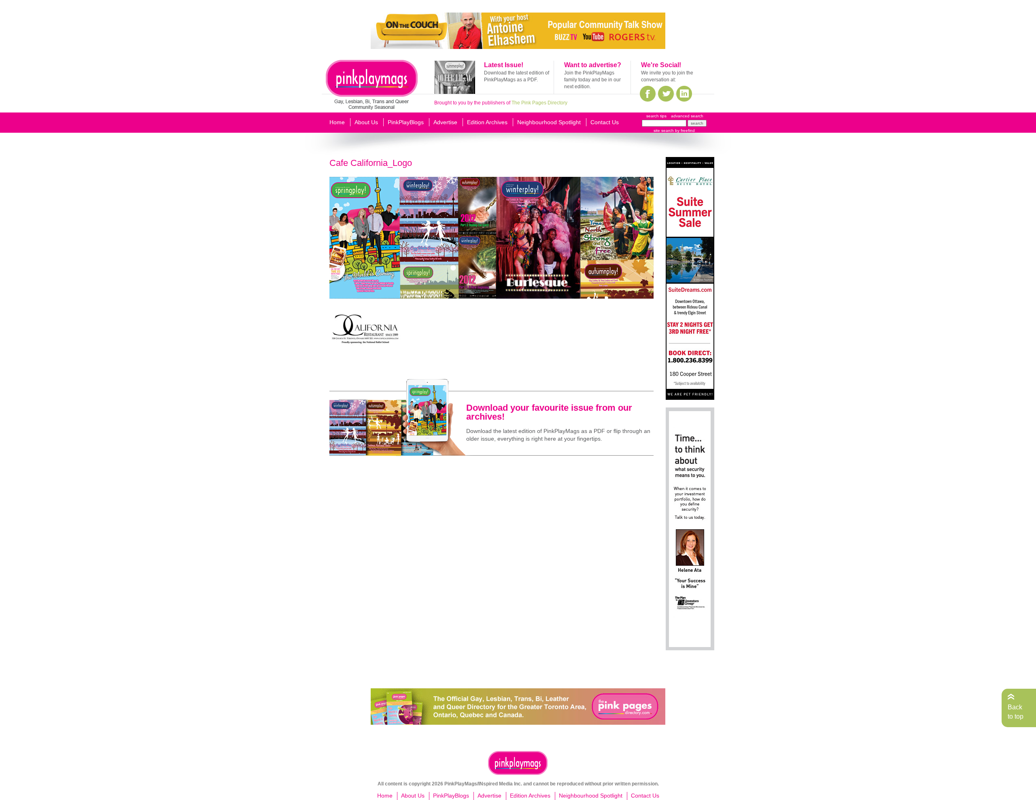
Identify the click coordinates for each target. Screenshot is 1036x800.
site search (664, 130)
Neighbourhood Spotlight (549, 122)
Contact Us (604, 122)
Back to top (1015, 711)
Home (337, 122)
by (684, 130)
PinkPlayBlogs (406, 122)
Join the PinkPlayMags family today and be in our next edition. (592, 79)
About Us (366, 122)
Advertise (445, 122)
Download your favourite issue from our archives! (549, 412)
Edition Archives (487, 122)
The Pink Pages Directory (539, 103)
